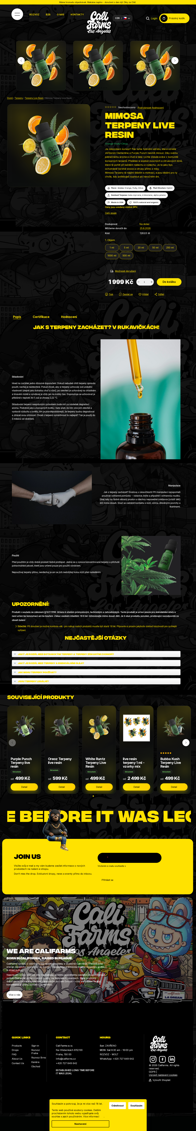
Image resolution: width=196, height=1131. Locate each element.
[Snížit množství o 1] (138, 282)
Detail (24, 786)
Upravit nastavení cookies (163, 1075)
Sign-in (35, 1045)
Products (17, 1045)
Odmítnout (117, 1105)
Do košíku (169, 282)
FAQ (14, 1054)
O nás (60, 14)
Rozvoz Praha (35, 1052)
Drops (15, 1050)
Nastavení (80, 1123)
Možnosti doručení (125, 271)
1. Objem (110, 240)
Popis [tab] (17, 317)
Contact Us (18, 1063)
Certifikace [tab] (41, 317)
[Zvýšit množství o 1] (151, 282)
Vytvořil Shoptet (161, 1080)
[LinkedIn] (171, 1059)
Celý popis (110, 213)
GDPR (152, 1071)
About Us (17, 1058)
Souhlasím (136, 1105)
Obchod (35, 1066)
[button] (90, 87)
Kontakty (77, 14)
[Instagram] (153, 1059)
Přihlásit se (107, 880)
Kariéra (35, 1062)
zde (102, 1116)
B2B (48, 14)
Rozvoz (34, 14)
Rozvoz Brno (38, 1057)
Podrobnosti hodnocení (151, 107)
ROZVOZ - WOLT (109, 1054)
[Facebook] (162, 1059)
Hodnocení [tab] (69, 317)
